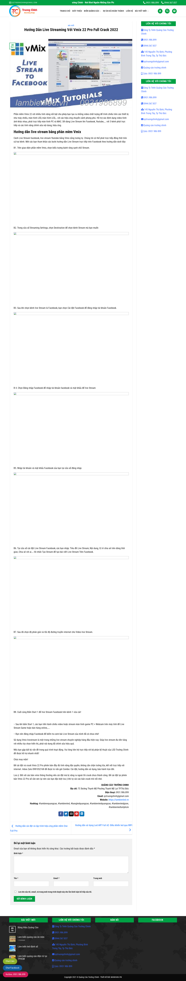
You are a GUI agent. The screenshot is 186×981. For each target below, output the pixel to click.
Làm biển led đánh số (28, 946)
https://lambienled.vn (119, 799)
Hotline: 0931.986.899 (15, 974)
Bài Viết (71, 26)
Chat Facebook (12, 968)
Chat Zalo (10, 961)
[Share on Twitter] (66, 813)
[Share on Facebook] (60, 813)
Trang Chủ (65, 11)
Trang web (97, 878)
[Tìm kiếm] (167, 11)
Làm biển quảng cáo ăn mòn (31, 937)
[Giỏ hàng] (174, 11)
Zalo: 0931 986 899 (152, 73)
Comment (21, 940)
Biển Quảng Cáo (91, 11)
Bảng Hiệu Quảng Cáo (28, 927)
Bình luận (18, 853)
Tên (16, 878)
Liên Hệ (129, 11)
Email (56, 878)
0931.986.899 (150, 39)
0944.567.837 (150, 45)
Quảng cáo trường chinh (154, 67)
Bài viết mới (141, 11)
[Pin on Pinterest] (76, 813)
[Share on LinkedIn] (81, 813)
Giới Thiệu (77, 11)
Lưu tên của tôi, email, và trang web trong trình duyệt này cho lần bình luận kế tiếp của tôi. (55, 892)
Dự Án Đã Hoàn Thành (113, 11)
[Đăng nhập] (160, 11)
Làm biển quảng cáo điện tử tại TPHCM (32, 957)
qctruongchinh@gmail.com (156, 61)
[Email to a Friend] (71, 813)
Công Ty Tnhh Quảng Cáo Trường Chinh (72, 926)
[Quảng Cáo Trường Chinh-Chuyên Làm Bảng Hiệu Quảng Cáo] (32, 11)
